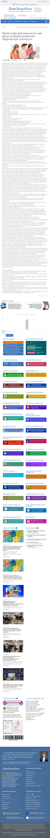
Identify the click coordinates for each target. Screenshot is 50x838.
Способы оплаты (30, 775)
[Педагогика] (36, 407)
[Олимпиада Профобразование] (36, 419)
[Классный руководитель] (36, 430)
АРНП (3, 798)
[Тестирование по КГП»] (36, 510)
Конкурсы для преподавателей (33, 802)
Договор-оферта (30, 773)
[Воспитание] (36, 396)
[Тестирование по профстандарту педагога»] (13, 508)
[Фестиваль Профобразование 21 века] (13, 521)
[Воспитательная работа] (36, 385)
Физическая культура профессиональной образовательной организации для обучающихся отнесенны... (13, 603)
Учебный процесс (31, 537)
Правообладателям (30, 781)
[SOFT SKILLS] (13, 442)
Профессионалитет (6, 792)
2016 (41, 27)
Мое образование (6, 800)
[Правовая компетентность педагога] (36, 497)
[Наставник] (13, 374)
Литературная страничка (11, 354)
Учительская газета (6, 796)
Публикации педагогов (11, 342)
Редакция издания (30, 769)
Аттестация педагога (33, 542)
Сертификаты (29, 777)
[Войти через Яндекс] (27, 326)
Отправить (9, 335)
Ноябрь (44, 27)
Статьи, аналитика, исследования (11, 348)
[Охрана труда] (13, 475)
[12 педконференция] (36, 521)
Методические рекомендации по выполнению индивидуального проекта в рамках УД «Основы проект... (12, 548)
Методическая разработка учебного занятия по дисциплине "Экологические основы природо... (13, 577)
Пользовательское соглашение (33, 783)
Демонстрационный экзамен (34, 540)
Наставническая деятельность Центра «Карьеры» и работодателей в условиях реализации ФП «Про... (12, 658)
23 (47, 27)
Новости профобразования (33, 533)
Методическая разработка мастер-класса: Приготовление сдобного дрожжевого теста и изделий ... (12, 630)
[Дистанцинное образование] (36, 441)
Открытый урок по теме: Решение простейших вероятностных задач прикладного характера (13, 686)
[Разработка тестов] (13, 430)
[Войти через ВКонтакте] (27, 323)
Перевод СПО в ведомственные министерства (35, 546)
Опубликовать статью (31, 796)
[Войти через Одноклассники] (27, 328)
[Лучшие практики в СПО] (36, 364)
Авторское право (30, 779)
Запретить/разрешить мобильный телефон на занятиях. (36, 531)
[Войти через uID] (27, 321)
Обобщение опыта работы (12, 345)
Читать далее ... (7, 556)
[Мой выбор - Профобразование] (13, 385)
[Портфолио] (13, 498)
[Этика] (13, 464)
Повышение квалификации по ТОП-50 (37, 539)
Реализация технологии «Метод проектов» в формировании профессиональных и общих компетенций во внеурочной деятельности (35, 306)
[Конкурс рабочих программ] (36, 374)
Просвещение (5, 804)
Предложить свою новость (32, 798)
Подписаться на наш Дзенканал (33, 794)
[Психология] (36, 464)
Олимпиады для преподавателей (33, 800)
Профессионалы (6, 794)
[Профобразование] (13, 364)
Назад (4, 27)
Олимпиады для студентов (32, 806)
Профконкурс (5, 802)
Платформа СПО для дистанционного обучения (37, 535)
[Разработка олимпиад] (13, 396)
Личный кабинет (23, 15)
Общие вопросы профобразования (35, 543)
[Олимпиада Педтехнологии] (13, 418)
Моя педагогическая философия (11, 351)
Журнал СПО (5, 806)
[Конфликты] (36, 453)
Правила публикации (31, 771)
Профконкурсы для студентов (33, 804)
